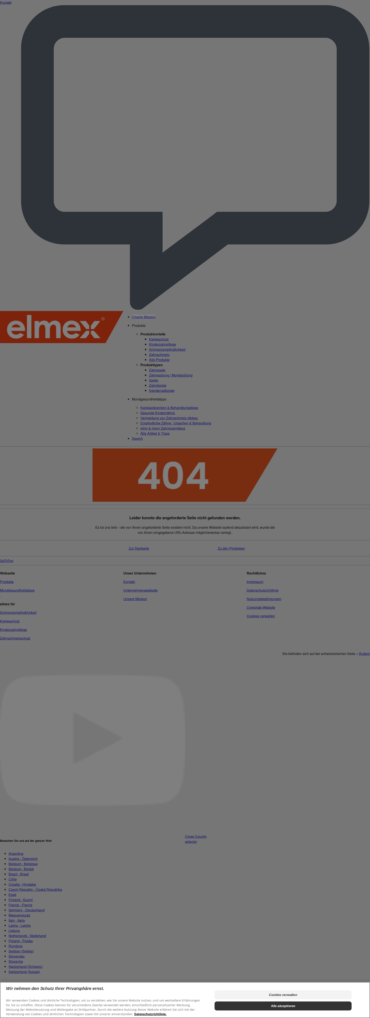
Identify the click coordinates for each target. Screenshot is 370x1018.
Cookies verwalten (283, 994)
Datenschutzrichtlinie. (150, 1014)
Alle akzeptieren (283, 1006)
